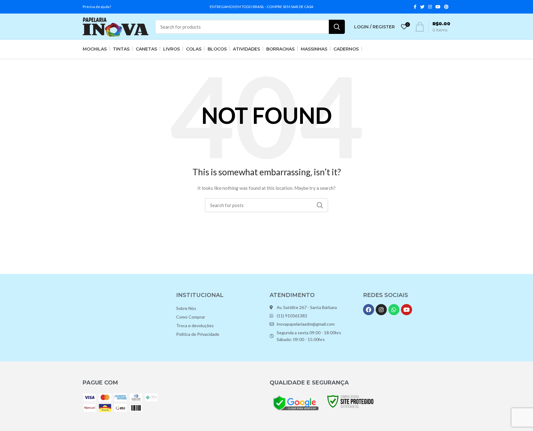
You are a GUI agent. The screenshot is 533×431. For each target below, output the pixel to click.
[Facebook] (368, 309)
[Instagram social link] (430, 7)
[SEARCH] (337, 27)
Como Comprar (190, 316)
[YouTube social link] (438, 7)
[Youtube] (406, 309)
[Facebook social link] (415, 7)
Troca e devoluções (195, 325)
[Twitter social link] (422, 7)
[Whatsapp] (393, 309)
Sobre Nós (186, 308)
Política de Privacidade (197, 334)
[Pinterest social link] (446, 7)
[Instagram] (381, 309)
